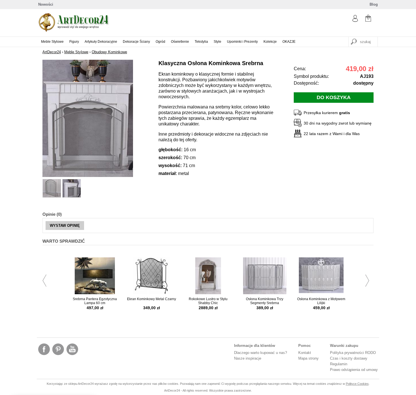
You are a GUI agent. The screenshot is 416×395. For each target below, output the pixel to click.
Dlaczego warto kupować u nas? (260, 353)
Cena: (300, 68)
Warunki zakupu (344, 345)
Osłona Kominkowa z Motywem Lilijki (321, 301)
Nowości (45, 4)
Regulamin (338, 364)
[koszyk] (368, 19)
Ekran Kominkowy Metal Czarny (151, 299)
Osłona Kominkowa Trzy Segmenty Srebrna (264, 301)
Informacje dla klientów (254, 345)
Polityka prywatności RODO (353, 353)
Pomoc (304, 345)
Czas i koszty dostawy (348, 358)
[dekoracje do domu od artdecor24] (73, 30)
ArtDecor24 (51, 52)
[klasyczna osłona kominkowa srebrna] (87, 176)
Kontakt (304, 353)
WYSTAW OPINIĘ (65, 225)
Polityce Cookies (357, 383)
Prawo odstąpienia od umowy (354, 370)
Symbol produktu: (311, 76)
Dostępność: (306, 83)
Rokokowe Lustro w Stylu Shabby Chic (208, 301)
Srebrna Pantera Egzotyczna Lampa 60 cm (95, 301)
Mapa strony (308, 358)
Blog (374, 4)
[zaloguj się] (355, 20)
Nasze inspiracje (247, 358)
